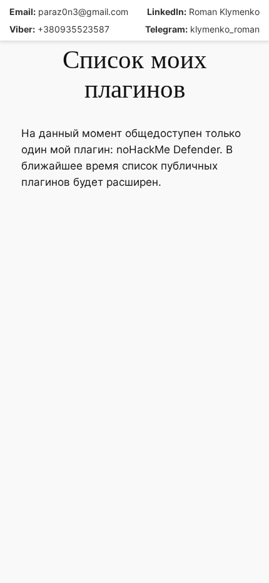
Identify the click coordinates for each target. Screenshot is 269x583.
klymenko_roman (202, 29)
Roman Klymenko (203, 11)
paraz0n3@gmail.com (68, 11)
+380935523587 (59, 29)
